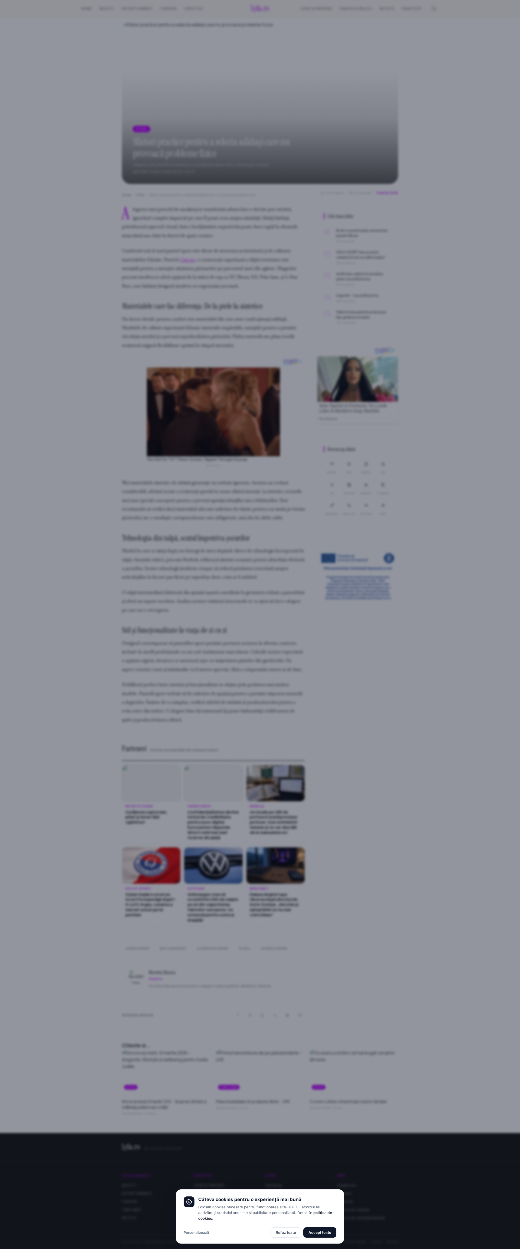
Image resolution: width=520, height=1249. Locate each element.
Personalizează (196, 1232)
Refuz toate (286, 1232)
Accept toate (319, 1232)
